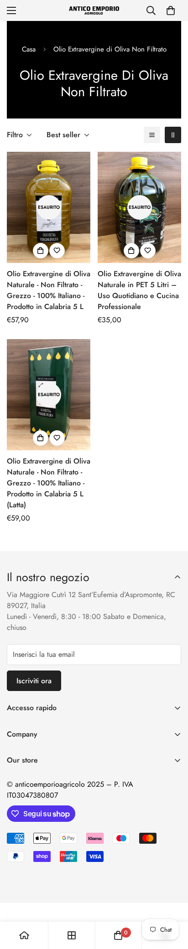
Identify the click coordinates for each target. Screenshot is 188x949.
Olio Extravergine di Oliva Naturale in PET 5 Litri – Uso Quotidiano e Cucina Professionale (139, 290)
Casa (29, 49)
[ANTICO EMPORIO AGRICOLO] (94, 10)
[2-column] (173, 135)
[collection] (71, 935)
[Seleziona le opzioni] (40, 250)
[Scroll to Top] (171, 901)
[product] (24, 935)
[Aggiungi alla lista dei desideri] (57, 250)
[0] (170, 10)
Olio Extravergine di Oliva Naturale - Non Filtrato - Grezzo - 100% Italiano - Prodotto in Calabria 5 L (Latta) (48, 483)
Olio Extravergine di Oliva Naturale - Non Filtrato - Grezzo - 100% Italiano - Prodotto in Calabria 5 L (48, 290)
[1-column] (152, 135)
